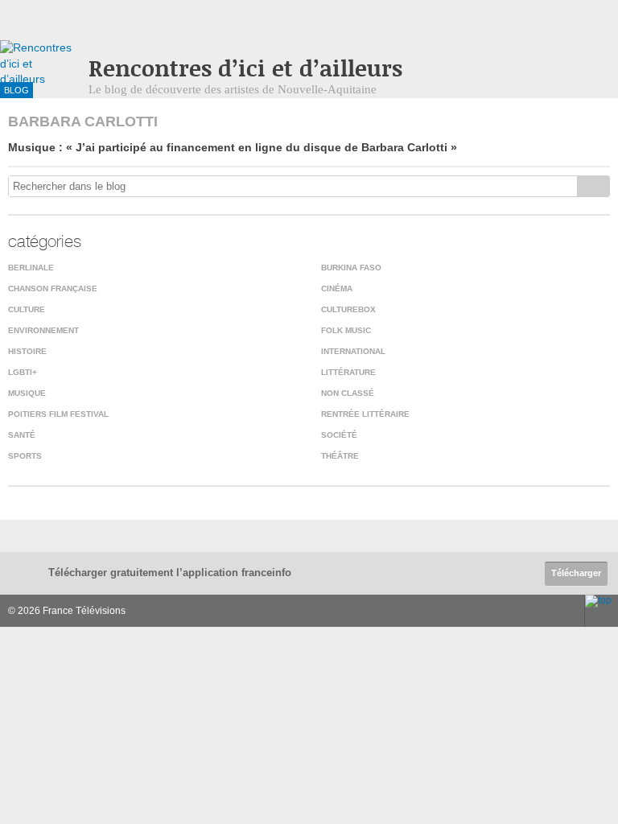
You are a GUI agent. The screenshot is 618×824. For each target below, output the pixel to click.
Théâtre (340, 455)
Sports (25, 455)
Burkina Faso (351, 267)
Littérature (348, 372)
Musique (27, 393)
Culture (26, 309)
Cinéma (336, 288)
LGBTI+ (22, 372)
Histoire (27, 351)
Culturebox (348, 309)
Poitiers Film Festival (58, 414)
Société (339, 435)
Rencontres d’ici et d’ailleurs (245, 68)
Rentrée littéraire (365, 414)
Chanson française (52, 288)
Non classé (347, 393)
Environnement (43, 330)
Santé (21, 435)
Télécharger (576, 573)
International (353, 351)
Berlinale (31, 267)
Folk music (346, 330)
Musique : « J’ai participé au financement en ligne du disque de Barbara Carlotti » (232, 147)
